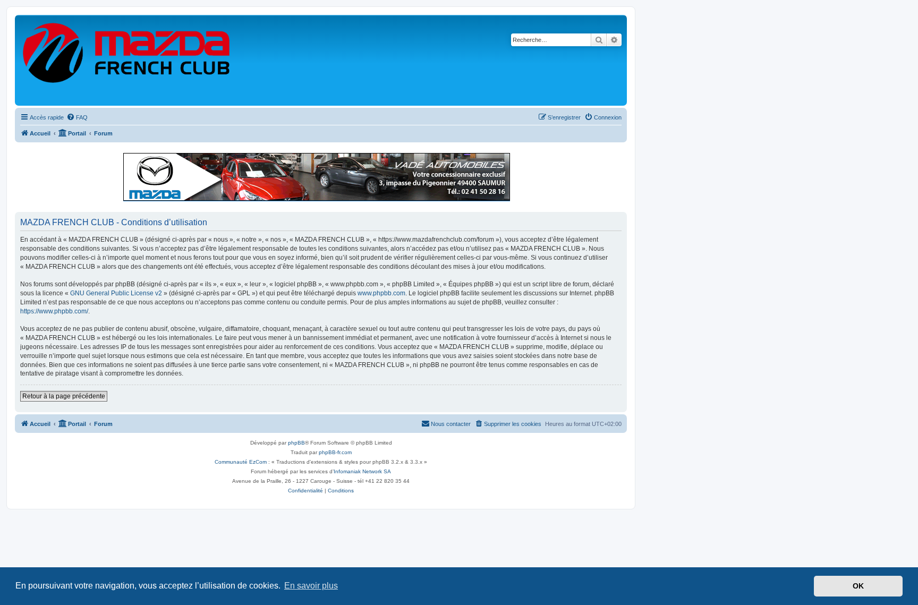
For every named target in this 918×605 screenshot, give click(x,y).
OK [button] (858, 586)
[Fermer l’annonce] (618, 156)
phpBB (296, 443)
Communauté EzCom (241, 462)
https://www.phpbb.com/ (54, 311)
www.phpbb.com (381, 293)
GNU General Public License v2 (116, 293)
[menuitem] (77, 117)
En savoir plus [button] (311, 585)
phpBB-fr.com (335, 452)
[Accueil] (127, 60)
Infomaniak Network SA (362, 471)
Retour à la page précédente (63, 396)
